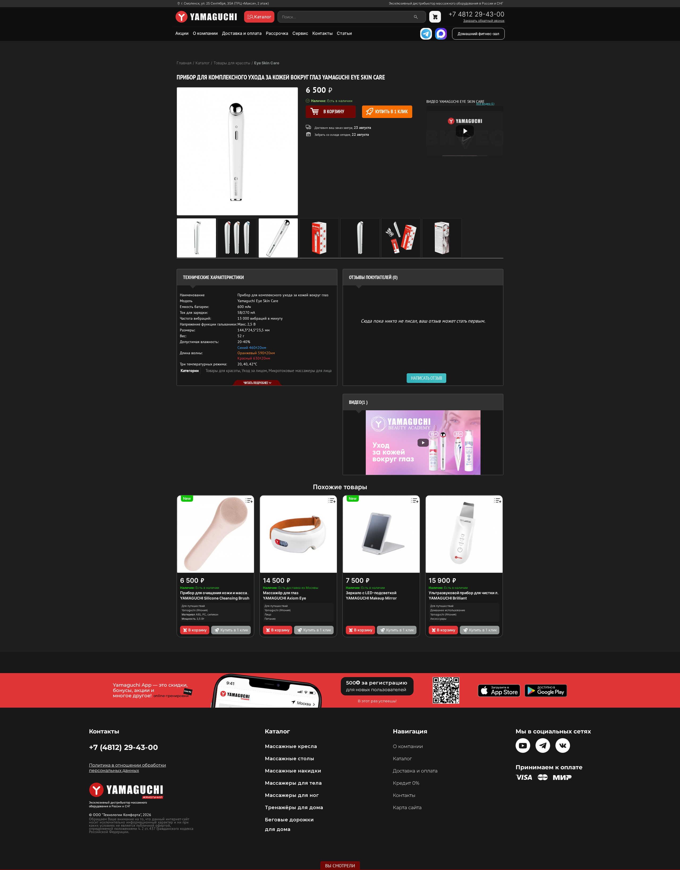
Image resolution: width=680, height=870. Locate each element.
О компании (205, 33)
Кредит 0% (406, 783)
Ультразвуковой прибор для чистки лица (466, 592)
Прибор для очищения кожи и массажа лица (221, 592)
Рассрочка (277, 33)
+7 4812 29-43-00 (476, 14)
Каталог (402, 759)
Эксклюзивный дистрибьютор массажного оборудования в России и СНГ (446, 3)
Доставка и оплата (242, 33)
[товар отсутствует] (435, 17)
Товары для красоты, (224, 370)
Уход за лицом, (255, 370)
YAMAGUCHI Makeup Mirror (371, 598)
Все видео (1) (485, 104)
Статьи (344, 33)
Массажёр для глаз (280, 592)
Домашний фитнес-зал (478, 33)
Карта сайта (407, 807)
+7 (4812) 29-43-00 (123, 747)
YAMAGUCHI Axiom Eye (284, 598)
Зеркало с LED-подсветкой (371, 592)
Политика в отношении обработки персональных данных (127, 768)
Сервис (300, 33)
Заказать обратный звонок (483, 21)
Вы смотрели (340, 866)
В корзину (197, 630)
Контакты (322, 33)
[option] (423, 442)
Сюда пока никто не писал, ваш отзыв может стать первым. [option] (423, 320)
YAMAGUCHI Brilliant (448, 598)
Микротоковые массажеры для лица (300, 370)
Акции (182, 33)
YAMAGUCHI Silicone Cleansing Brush (214, 598)
